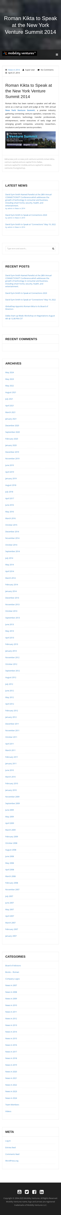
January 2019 (11, 478)
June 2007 (9, 902)
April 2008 (9, 869)
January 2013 (11, 651)
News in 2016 (11, 1045)
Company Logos (12, 978)
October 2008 (11, 843)
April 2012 (9, 703)
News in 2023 (11, 1091)
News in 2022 (11, 1084)
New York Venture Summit (20, 110)
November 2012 (12, 657)
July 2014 (9, 558)
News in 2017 (11, 1051)
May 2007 (9, 909)
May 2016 (9, 511)
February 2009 (11, 836)
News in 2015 (11, 1038)
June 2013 (9, 624)
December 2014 (12, 531)
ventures (8, 168)
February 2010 (11, 783)
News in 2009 (11, 998)
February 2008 (11, 882)
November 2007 (12, 889)
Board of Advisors (13, 965)
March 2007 (10, 922)
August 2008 (10, 849)
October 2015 (11, 525)
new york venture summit (31, 159)
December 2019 (12, 452)
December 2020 (12, 425)
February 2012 (11, 710)
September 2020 (12, 432)
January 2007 (11, 936)
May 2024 (9, 372)
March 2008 (10, 876)
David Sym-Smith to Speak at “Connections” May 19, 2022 (30, 299)
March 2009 (10, 829)
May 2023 (9, 379)
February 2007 (11, 929)
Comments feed (12, 1154)
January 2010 (11, 790)
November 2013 (12, 604)
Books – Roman (12, 972)
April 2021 (9, 405)
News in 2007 (11, 985)
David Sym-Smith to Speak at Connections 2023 (26, 293)
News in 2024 (11, 1098)
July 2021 (9, 399)
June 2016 (9, 505)
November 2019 (12, 458)
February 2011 (11, 757)
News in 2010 (11, 1005)
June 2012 (9, 690)
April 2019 (9, 472)
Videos (8, 1111)
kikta (7, 159)
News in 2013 (11, 1025)
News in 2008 (11, 992)
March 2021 (10, 412)
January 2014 (11, 591)
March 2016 (10, 518)
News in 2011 (11, 1011)
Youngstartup (19, 168)
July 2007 (9, 896)
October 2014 (11, 544)
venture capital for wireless (39, 165)
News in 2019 (11, 1065)
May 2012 (9, 697)
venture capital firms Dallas (30, 162)
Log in (8, 1140)
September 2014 (12, 551)
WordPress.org (11, 1160)
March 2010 (10, 776)
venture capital (11, 162)
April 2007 (9, 916)
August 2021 (10, 392)
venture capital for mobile (16, 165)
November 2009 (12, 796)
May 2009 (9, 816)
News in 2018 (11, 1058)
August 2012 (10, 677)
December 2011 (12, 723)
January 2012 (11, 717)
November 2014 (12, 538)
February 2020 (11, 438)
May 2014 (9, 564)
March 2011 (10, 750)
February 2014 (11, 584)
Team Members (12, 1104)
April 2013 (9, 637)
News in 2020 (11, 1071)
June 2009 (9, 810)
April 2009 (9, 823)
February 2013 (11, 644)
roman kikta (49, 159)
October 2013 (11, 611)
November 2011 (12, 730)
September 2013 (12, 617)
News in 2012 (11, 1018)
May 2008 (9, 863)
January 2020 (11, 445)
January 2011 (11, 763)
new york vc (14, 159)
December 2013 (12, 597)
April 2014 (9, 571)
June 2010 (9, 770)
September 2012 (12, 670)
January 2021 (11, 418)
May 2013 (9, 631)
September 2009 (12, 803)
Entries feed (10, 1147)
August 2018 (10, 485)
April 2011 (9, 743)
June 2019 (9, 465)
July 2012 (9, 684)
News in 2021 (11, 1078)
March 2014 (10, 578)
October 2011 (11, 737)
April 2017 (9, 498)
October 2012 (11, 664)
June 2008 (9, 856)
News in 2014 (14, 69)
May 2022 (9, 385)
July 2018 (9, 491)
